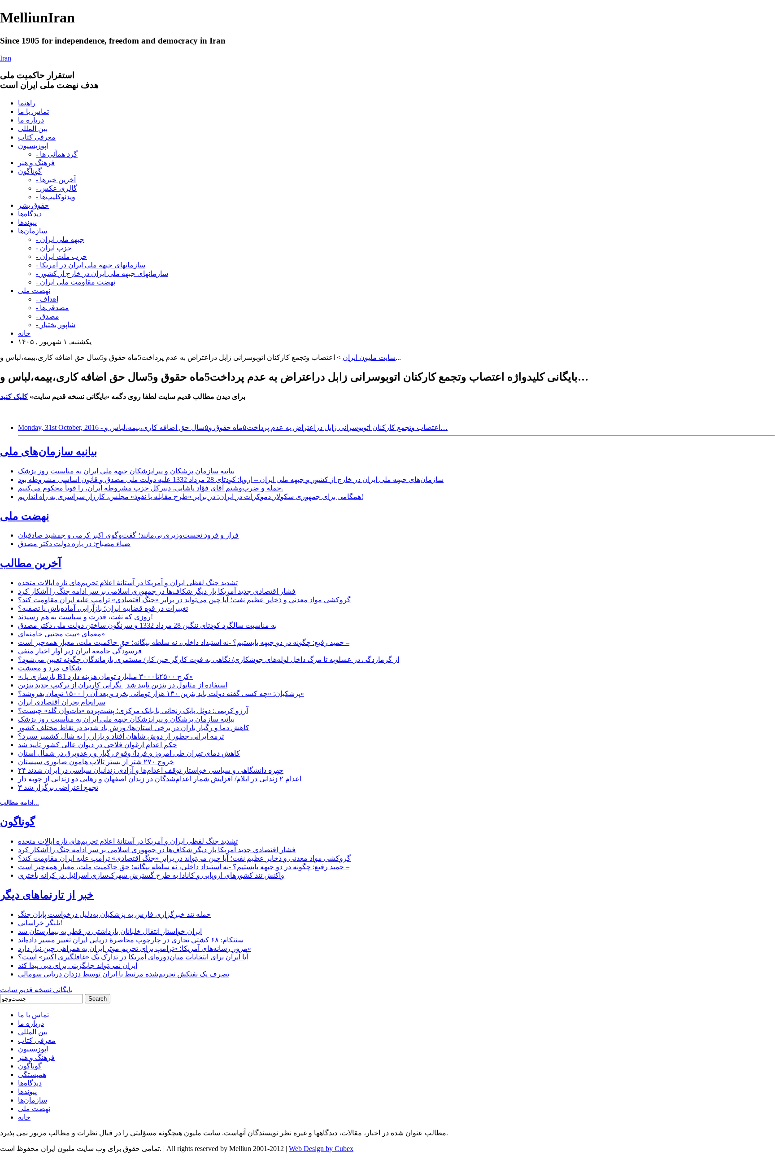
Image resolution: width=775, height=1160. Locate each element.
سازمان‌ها (32, 231)
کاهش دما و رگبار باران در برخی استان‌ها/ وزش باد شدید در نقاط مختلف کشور (133, 727)
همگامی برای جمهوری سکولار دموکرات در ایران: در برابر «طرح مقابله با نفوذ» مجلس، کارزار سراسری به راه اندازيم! (190, 496)
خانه (24, 333)
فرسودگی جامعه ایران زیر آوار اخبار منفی (80, 651)
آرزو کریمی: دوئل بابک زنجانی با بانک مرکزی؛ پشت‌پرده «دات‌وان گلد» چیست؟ (133, 710)
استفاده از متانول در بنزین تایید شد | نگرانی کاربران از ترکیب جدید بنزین (122, 685)
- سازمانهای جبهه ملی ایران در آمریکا (90, 265)
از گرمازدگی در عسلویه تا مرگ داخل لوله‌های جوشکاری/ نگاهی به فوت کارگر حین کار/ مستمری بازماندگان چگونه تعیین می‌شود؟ (208, 659)
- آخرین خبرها (56, 180)
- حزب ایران (54, 248)
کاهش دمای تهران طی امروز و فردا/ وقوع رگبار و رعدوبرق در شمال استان (129, 753)
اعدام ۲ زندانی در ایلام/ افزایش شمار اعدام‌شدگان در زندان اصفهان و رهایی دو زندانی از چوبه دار (159, 779)
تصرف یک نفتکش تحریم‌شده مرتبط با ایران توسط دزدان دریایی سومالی (123, 974)
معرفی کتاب (37, 137)
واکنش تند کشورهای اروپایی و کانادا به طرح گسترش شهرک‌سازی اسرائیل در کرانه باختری (151, 875)
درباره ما (31, 120)
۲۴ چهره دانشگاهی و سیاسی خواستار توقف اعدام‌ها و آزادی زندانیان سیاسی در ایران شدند (150, 770)
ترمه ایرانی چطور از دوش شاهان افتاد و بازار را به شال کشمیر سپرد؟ (121, 736)
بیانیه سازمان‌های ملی (48, 451)
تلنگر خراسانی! (40, 923)
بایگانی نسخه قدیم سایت (36, 990)
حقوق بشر (33, 205)
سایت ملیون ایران (369, 357)
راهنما (26, 103)
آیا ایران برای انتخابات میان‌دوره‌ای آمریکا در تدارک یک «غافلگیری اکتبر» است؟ (133, 957)
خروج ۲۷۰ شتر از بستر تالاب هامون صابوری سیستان (96, 762)
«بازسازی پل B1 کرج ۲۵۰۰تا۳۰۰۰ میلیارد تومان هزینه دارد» (105, 676)
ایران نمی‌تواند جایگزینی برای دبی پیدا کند (77, 965)
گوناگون (30, 171)
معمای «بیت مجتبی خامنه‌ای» (61, 634)
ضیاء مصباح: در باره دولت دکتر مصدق (74, 543)
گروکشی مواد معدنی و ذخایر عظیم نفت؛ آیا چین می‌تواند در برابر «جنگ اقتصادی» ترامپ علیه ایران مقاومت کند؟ (184, 600)
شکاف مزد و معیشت (49, 668)
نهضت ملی (34, 290)
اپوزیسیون (33, 145)
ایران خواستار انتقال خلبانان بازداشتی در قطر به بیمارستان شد (110, 931)
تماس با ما (33, 111)
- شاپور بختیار (55, 324)
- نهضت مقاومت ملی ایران (75, 282)
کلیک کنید (14, 396)
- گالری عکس (56, 188)
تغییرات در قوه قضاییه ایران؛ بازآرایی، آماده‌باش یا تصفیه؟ (103, 608)
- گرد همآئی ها (57, 154)
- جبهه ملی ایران (60, 239)
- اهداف (47, 299)
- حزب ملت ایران (61, 256)
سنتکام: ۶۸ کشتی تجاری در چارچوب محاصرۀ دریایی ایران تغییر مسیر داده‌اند (131, 940)
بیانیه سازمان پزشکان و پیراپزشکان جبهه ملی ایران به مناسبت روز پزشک (126, 471)
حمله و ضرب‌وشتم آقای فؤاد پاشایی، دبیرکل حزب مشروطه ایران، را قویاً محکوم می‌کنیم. (150, 488)
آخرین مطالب (30, 563)
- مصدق (47, 316)
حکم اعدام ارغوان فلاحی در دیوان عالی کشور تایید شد (97, 745)
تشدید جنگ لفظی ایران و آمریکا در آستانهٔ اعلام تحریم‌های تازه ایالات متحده (128, 583)
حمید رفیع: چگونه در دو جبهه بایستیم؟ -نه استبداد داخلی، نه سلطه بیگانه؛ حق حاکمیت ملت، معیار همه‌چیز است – (183, 642)
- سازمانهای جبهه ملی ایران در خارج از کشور (102, 273)
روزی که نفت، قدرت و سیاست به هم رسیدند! (85, 617)
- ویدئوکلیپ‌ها (55, 197)
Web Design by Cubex (321, 1148)
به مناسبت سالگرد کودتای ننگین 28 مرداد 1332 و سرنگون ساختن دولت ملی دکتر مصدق (147, 625)
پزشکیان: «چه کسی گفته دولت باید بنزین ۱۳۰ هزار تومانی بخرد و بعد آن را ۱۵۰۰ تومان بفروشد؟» (161, 693)
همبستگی (32, 1074)
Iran (5, 58)
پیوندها (27, 222)
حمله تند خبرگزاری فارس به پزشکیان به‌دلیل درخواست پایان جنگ (114, 914)
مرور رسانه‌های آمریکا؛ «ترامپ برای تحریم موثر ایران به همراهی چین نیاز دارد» (134, 948)
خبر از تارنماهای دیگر (47, 895)
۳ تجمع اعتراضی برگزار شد (58, 787)
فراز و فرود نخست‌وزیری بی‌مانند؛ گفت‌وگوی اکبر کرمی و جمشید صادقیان (128, 535)
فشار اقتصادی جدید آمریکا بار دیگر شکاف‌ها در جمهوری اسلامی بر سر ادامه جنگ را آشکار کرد (157, 591)
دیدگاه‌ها (30, 214)
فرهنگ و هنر (36, 162)
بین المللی (33, 128)
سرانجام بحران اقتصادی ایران (61, 702)
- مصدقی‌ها (52, 307)
